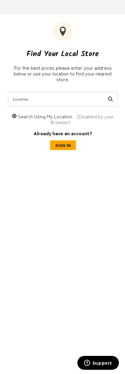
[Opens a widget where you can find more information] (98, 363)
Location (20, 99)
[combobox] (63, 99)
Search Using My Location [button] (66, 119)
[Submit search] (110, 99)
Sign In (63, 145)
